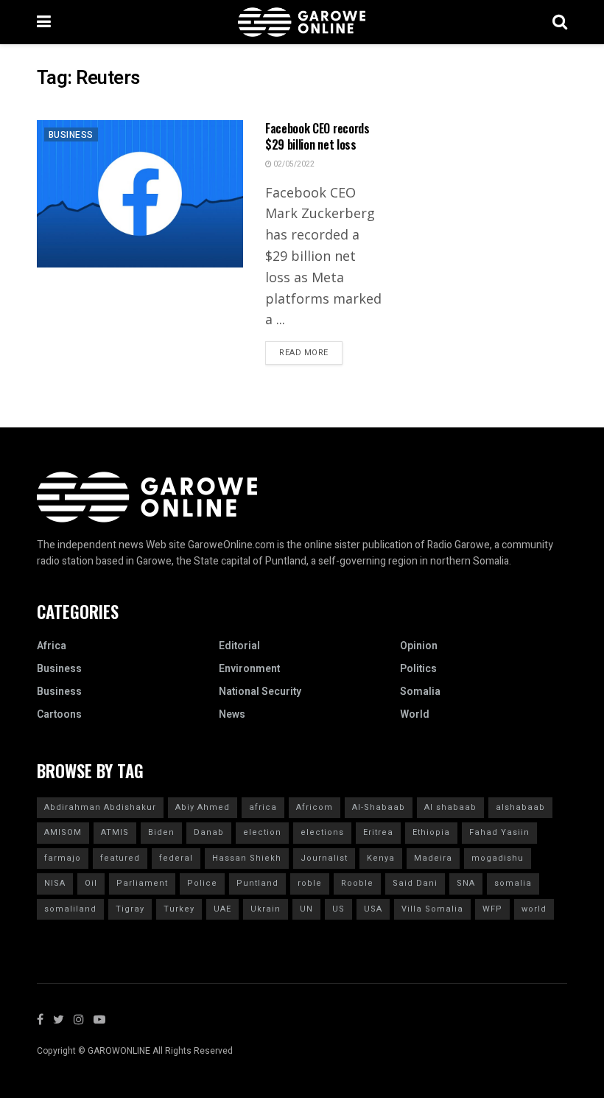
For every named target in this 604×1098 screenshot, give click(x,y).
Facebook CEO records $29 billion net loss (317, 136)
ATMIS (115, 832)
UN (306, 909)
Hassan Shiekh (246, 858)
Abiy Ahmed (202, 807)
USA (373, 909)
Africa (51, 646)
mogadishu (497, 858)
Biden (161, 832)
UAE (222, 909)
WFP (492, 909)
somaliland (70, 909)
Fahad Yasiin (499, 832)
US (338, 909)
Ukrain (265, 909)
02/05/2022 (293, 164)
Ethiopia (431, 832)
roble (310, 883)
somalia (513, 883)
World (414, 714)
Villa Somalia (432, 909)
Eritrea (378, 832)
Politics (418, 668)
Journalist (324, 858)
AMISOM (63, 832)
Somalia (420, 691)
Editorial (239, 646)
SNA (466, 883)
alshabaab (520, 807)
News (232, 714)
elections (322, 832)
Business (71, 134)
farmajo (62, 858)
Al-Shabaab (378, 807)
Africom (314, 807)
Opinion (419, 646)
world (534, 909)
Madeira (433, 858)
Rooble (357, 883)
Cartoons (59, 714)
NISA (55, 883)
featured (120, 858)
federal (176, 858)
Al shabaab (450, 807)
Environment (249, 668)
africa (263, 807)
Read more (304, 352)
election (262, 832)
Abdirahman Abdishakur (100, 807)
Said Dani (415, 883)
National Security (260, 691)
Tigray (130, 909)
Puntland (257, 883)
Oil (91, 883)
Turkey (179, 909)
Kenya (381, 858)
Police (202, 883)
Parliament (142, 883)
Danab (209, 832)
